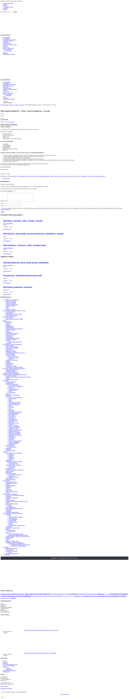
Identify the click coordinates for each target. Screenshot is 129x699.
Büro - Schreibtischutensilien (12, 346)
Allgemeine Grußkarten (11, 300)
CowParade (8, 514)
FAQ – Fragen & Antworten (9, 665)
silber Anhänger (9, 478)
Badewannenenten (10, 345)
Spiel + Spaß (6, 47)
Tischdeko (8, 538)
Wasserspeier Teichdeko (11, 339)
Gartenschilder (9, 332)
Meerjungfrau (11, 421)
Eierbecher (11, 387)
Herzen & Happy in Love (14, 413)
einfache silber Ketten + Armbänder (13, 465)
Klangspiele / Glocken (10, 334)
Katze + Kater (72, 176)
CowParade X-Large (13, 521)
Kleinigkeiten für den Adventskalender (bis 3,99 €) (16, 501)
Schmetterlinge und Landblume (15, 434)
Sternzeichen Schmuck (11, 479)
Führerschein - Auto (10, 350)
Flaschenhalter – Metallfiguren (9, 39)
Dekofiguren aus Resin (11, 381)
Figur (69, 594)
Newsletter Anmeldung (8, 3)
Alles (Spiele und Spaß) (11, 481)
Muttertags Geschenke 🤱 (11, 551)
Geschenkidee (123, 594)
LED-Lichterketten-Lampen (12, 503)
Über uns (5, 5)
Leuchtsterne (8, 504)
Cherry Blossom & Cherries (14, 403)
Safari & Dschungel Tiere (14, 433)
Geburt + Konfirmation (11, 302)
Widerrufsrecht (6, 671)
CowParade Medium (13, 519)
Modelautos (8, 362)
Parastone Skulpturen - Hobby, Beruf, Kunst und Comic (18, 536)
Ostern (7, 306)
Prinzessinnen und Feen (14, 431)
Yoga (94, 176)
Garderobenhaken (10, 383)
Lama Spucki (11, 418)
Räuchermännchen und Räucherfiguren (14, 508)
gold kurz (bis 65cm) (13, 462)
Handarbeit (19, 596)
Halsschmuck (11, 475)
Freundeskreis (9, 526)
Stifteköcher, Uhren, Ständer (12, 379)
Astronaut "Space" (13, 398)
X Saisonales (6, 547)
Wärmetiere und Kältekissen (12, 372)
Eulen (10, 408)
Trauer (7, 308)
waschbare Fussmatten (10, 450)
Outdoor (7, 488)
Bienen (10, 399)
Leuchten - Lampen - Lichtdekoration (11, 373)
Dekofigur (32, 594)
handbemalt (27, 596)
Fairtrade (65, 594)
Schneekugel (8, 448)
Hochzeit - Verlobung (10, 355)
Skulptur (123, 596)
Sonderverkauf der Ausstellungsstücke (17, 525)
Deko (27, 594)
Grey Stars (11, 409)
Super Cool (11, 438)
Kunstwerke (62, 596)
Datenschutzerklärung (5, 209)
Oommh (103, 176)
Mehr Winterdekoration (11, 507)
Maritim (7, 529)
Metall (80, 596)
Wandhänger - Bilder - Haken (12, 541)
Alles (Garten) (9, 322)
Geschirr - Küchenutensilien (40, 176)
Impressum (5, 53)
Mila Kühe (11, 524)
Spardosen (11, 358)
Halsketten (11, 456)
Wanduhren (8, 449)
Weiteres (8, 492)
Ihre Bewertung (4, 191)
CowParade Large (12, 518)
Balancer (8, 323)
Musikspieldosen (9, 313)
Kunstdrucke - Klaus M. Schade (13, 527)
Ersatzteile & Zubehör (10, 329)
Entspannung (84, 176)
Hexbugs (8, 484)
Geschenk (114, 594)
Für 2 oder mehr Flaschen (11, 375)
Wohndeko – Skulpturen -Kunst (10, 44)
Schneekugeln (9, 364)
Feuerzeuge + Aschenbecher (12, 348)
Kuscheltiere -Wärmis (7, 41)
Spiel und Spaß (6, 480)
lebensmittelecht (72, 596)
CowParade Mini (12, 520)
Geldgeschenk (107, 594)
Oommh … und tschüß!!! (14, 426)
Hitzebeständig (34, 596)
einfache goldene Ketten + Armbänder (14, 461)
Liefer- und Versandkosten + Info (10, 664)
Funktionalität (89, 594)
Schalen (10, 391)
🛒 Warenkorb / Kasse (8, 7)
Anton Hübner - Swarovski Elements (14, 453)
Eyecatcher (60, 594)
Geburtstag (100, 594)
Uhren (7, 539)
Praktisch (103, 596)
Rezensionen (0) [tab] (6, 178)
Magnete (8, 361)
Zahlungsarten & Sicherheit (9, 54)
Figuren (7, 331)
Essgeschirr (54, 594)
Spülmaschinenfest (4, 598)
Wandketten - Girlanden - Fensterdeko (14, 542)
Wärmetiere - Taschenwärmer (12, 512)
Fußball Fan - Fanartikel (11, 351)
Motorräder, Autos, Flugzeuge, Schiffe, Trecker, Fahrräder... (18, 376)
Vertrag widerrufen (5, 686)
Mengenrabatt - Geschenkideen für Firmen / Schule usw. (64, 558)
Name (2, 203)
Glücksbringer (11, 596)
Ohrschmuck (11, 457)
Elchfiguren (8, 496)
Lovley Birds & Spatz (13, 420)
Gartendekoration (7, 37)
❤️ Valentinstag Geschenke (12, 548)
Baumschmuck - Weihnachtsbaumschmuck (15, 495)
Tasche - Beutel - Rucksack (12, 315)
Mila (91, 176)
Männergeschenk (96, 596)
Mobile (7, 532)
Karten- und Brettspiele (11, 485)
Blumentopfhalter (9, 326)
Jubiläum (49, 596)
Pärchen (7, 378)
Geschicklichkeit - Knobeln (12, 483)
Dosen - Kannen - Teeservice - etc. (16, 386)
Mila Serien (11, 104)
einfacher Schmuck (10, 468)
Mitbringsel (87, 596)
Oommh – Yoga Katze (13, 425)
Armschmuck (9, 460)
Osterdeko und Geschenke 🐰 (12, 553)
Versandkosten (11, 122)
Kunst (58, 596)
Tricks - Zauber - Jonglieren (12, 491)
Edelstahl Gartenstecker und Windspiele (14, 328)
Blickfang (16, 594)
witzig (13, 598)
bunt (20, 594)
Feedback (5, 4)
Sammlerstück (115, 596)
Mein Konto (5, 8)
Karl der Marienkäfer (13, 414)
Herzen (10, 552)
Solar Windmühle (9, 537)
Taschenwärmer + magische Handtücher (14, 367)
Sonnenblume (11, 436)
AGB (4, 52)
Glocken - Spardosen (10, 500)
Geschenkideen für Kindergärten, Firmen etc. (15, 352)
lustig (76, 596)
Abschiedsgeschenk (6, 594)
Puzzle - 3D (8, 489)
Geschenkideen (6, 38)
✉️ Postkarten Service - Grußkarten (10, 299)
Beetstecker (8, 325)
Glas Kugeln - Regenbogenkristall (18, 546)
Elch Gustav (11, 407)
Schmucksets (11, 459)
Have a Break (11, 410)
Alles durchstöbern (7, 49)
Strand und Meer (12, 437)
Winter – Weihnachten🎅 (8, 48)
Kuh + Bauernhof (12, 416)
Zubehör (10, 506)
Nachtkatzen (11, 424)
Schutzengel (8, 511)
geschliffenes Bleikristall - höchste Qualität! (20, 544)
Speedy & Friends (7, 43)
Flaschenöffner (9, 349)
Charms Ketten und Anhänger (15, 474)
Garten (94, 594)
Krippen (7, 502)
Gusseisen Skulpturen (10, 354)
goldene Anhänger (10, 471)
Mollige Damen (12, 531)
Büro (23, 594)
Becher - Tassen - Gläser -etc (52, 176)
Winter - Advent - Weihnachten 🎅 (10, 494)
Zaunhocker (8, 343)
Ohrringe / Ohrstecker (13, 477)
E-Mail (2, 205)
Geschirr (8, 498)
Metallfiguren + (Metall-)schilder (13, 395)
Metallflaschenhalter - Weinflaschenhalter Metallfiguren (15, 374)
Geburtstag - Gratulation (11, 303)
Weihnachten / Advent (10, 309)
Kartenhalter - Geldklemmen (12, 360)
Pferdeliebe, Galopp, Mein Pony (15, 430)
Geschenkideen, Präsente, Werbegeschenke (12, 344)
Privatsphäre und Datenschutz (9, 670)
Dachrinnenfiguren (10, 327)
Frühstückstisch (81, 594)
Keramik (54, 596)
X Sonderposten (6, 554)
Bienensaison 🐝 (9, 549)
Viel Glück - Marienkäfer (14, 442)
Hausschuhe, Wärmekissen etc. (12, 369)
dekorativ (47, 594)
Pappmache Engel (12, 446)
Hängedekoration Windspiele (12, 333)
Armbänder (11, 454)
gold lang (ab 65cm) (13, 463)
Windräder (8, 340)
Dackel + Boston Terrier (14, 404)
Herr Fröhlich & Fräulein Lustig (15, 411)
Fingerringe (11, 455)
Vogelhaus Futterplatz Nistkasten (13, 338)
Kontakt (5, 9)
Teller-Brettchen (12, 392)
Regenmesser (9, 335)
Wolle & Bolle (12, 444)
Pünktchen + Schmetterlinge (15, 432)
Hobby (39, 596)
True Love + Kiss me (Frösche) (15, 440)
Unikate (10, 598)
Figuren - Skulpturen (13, 356)
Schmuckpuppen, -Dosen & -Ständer (14, 314)
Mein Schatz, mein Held (14, 422)
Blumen (10, 401)
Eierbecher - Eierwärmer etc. (9, 316)
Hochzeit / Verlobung (10, 305)
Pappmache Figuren (10, 445)
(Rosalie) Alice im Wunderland (15, 397)
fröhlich (74, 594)
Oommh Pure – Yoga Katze (14, 427)
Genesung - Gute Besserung (12, 304)
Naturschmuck (9, 472)
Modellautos (8, 486)
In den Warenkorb (4, 119)
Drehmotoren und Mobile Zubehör (16, 533)
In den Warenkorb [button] (7, 229)
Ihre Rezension (4, 200)
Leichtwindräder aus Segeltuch (15, 341)
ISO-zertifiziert (44, 596)
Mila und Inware (9, 317)
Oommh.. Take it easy (19, 104)
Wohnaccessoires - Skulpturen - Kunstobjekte (13, 513)
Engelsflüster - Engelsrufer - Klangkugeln (15, 469)
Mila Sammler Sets (13, 390)
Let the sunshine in (13, 419)
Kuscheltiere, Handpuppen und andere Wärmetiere (14, 368)
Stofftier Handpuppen (10, 370)
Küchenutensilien (67, 596)
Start (1, 104)
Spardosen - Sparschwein (11, 366)
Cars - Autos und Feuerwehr (15, 402)
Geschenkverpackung (10, 311)
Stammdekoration (9, 337)
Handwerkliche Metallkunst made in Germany (18, 535)
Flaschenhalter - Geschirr (14, 357)
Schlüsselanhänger (10, 363)
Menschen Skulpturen (10, 530)
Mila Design (5, 42)
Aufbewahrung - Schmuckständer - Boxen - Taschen (14, 310)
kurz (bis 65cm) (12, 466)
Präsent (108, 596)
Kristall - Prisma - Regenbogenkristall (17, 543)
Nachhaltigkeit (9, 669)
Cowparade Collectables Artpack (16, 517)
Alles (10, 515)
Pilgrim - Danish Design (11, 473)
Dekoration (40, 594)
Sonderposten (9, 50)
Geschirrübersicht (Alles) (22, 176)
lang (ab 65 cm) (12, 467)
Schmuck (5, 45)
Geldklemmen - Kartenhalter (12, 497)
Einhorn (10, 405)
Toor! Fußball (11, 439)
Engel (4, 320)
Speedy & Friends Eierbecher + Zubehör (14, 319)
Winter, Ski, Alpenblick (13, 443)
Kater (89, 176)
